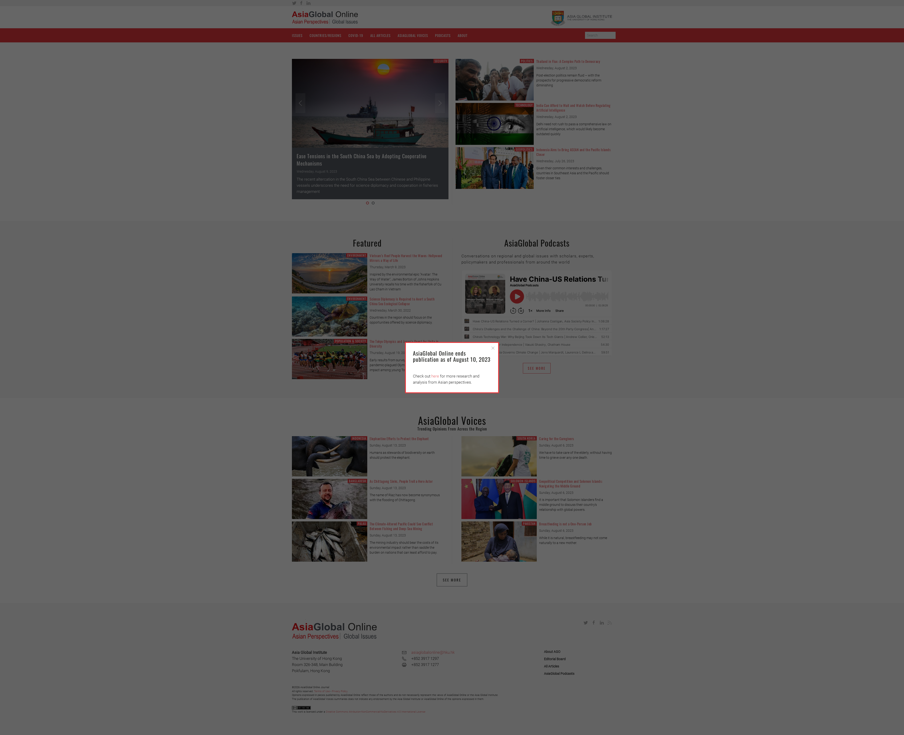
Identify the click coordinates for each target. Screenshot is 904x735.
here (435, 376)
